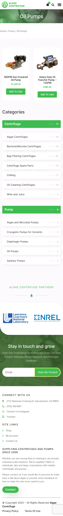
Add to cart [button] (15, 91)
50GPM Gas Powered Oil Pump (16, 78)
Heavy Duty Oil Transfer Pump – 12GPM (47, 80)
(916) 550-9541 (14, 406)
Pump (11, 31)
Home (3, 31)
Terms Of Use (32, 510)
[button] (59, 5)
